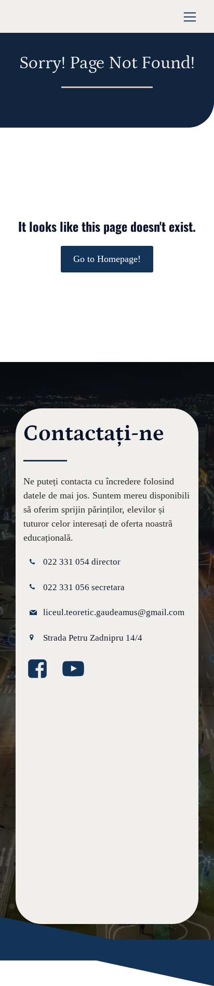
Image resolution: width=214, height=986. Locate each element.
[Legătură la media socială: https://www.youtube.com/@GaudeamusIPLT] (77, 669)
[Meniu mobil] (189, 16)
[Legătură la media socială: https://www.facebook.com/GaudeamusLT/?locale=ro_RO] (41, 669)
